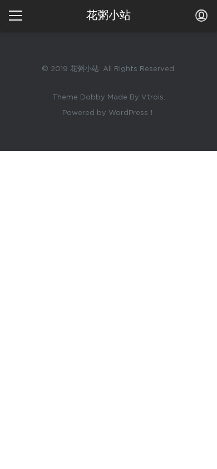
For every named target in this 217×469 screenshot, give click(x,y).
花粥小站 (108, 15)
